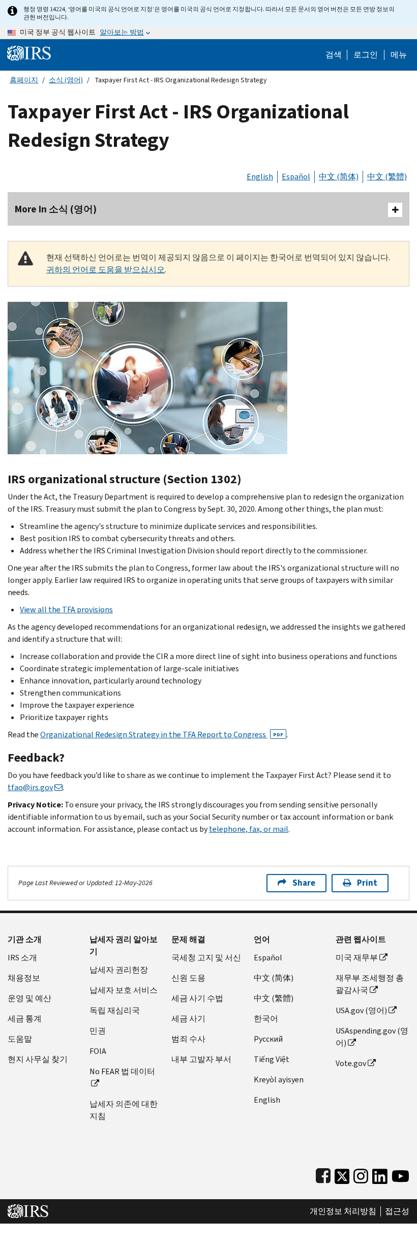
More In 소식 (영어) (56, 209)
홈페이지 (24, 80)
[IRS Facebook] (323, 1174)
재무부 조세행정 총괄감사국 (370, 984)
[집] (29, 52)
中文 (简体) (339, 176)
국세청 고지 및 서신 (206, 957)
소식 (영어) (66, 80)
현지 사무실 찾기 (38, 1059)
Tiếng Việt (271, 1059)
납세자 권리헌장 (119, 969)
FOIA (98, 1051)
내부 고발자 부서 (201, 1059)
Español (296, 176)
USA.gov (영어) (361, 1010)
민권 (98, 1030)
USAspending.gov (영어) (372, 1036)
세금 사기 (188, 1018)
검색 (333, 55)
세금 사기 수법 (197, 998)
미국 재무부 (357, 957)
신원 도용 (188, 978)
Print (367, 883)
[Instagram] (360, 1174)
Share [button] (303, 883)
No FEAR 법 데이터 (122, 1071)
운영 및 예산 (29, 998)
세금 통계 (25, 1018)
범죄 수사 (188, 1039)
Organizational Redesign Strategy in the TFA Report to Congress (161, 734)
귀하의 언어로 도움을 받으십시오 (105, 269)
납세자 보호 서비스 (124, 990)
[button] (365, 55)
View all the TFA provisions (66, 609)
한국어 (266, 1018)
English (260, 176)
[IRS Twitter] (342, 1174)
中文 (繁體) (387, 176)
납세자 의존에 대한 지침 (124, 1110)
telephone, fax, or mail (248, 829)
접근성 (397, 1211)
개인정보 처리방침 (343, 1211)
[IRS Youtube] (400, 1174)
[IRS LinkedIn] (380, 1174)
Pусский (268, 1039)
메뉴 (399, 55)
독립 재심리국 (115, 1010)
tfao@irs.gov (30, 787)
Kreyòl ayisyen (279, 1079)
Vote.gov (351, 1063)
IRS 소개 (22, 957)
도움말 (20, 1039)
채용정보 (24, 978)
